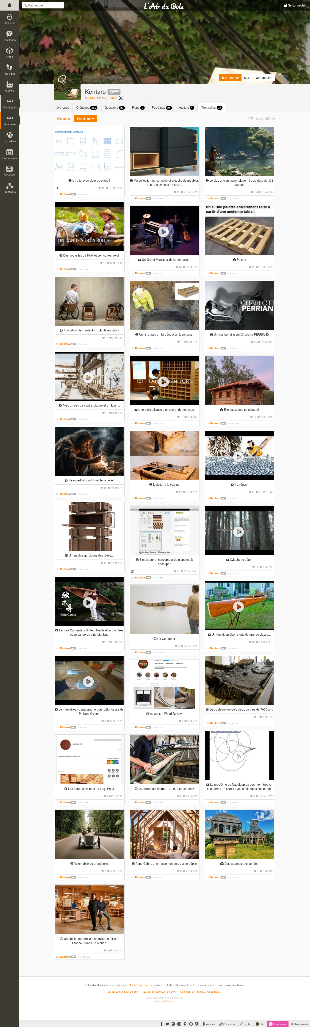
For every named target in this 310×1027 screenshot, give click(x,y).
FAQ (261, 1024)
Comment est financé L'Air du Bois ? (200, 991)
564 (246, 78)
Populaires (84, 118)
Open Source (139, 985)
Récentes (63, 118)
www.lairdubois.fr (164, 1001)
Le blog (247, 1024)
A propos (63, 107)
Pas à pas (161, 107)
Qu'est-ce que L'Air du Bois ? (124, 991)
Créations (86, 107)
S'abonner (231, 78)
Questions (114, 107)
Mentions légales (299, 1024)
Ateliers (186, 107)
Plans (137, 107)
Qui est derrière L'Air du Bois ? (160, 991)
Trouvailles (211, 107)
